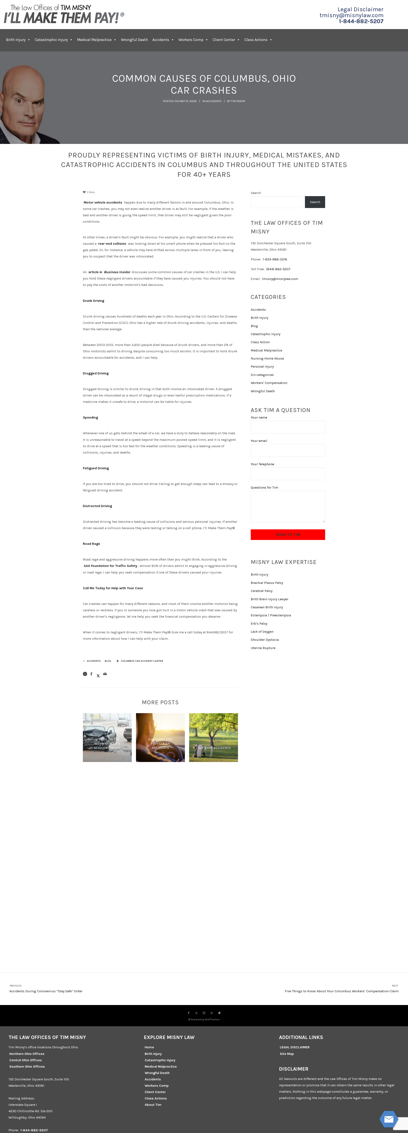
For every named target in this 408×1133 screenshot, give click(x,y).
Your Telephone (262, 464)
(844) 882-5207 (278, 269)
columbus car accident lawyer (142, 660)
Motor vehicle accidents (103, 202)
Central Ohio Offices (25, 1060)
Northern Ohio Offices (26, 1054)
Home (149, 1047)
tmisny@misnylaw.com (352, 15)
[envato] (219, 1013)
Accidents (160, 39)
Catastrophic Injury (51, 39)
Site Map (287, 1054)
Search (256, 193)
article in (95, 272)
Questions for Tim (264, 487)
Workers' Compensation (269, 383)
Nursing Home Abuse (267, 358)
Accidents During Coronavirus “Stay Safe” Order (45, 988)
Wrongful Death (134, 39)
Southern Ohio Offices (27, 1066)
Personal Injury (262, 366)
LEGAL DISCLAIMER (295, 1047)
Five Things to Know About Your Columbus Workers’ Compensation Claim (342, 988)
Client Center (155, 1092)
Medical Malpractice (94, 39)
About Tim (153, 1105)
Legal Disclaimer (361, 9)
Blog (108, 660)
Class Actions (256, 39)
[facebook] (188, 1013)
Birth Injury (16, 39)
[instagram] (204, 1013)
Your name (259, 417)
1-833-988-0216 (275, 259)
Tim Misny (238, 101)
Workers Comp (190, 39)
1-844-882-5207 (361, 21)
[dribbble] (211, 1013)
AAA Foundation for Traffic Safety (110, 566)
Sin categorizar (262, 375)
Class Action (260, 342)
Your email (259, 441)
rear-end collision (112, 244)
